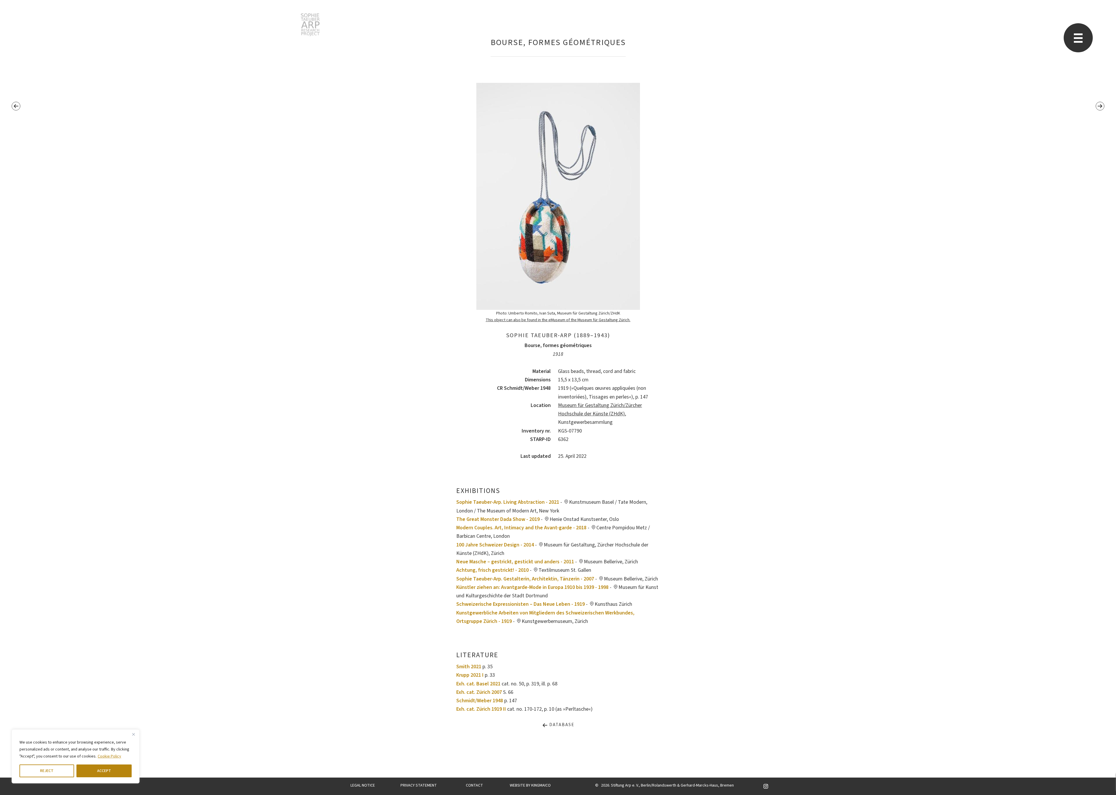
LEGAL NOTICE (362, 785)
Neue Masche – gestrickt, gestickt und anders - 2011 (515, 561)
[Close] (133, 734)
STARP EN (310, 25)
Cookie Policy (109, 756)
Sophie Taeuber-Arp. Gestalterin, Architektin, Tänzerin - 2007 (525, 579)
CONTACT (474, 785)
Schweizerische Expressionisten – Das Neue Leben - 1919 (520, 604)
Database (561, 725)
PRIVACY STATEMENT (418, 785)
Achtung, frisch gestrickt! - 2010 (492, 570)
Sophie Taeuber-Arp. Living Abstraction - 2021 (507, 502)
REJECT (46, 771)
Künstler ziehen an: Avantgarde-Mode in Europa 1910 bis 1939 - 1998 (532, 587)
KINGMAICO (541, 785)
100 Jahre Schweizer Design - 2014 (495, 545)
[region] (76, 756)
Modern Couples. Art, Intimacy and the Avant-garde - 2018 (521, 527)
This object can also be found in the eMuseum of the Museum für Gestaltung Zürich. (558, 320)
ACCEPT (104, 771)
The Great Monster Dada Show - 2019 (498, 519)
